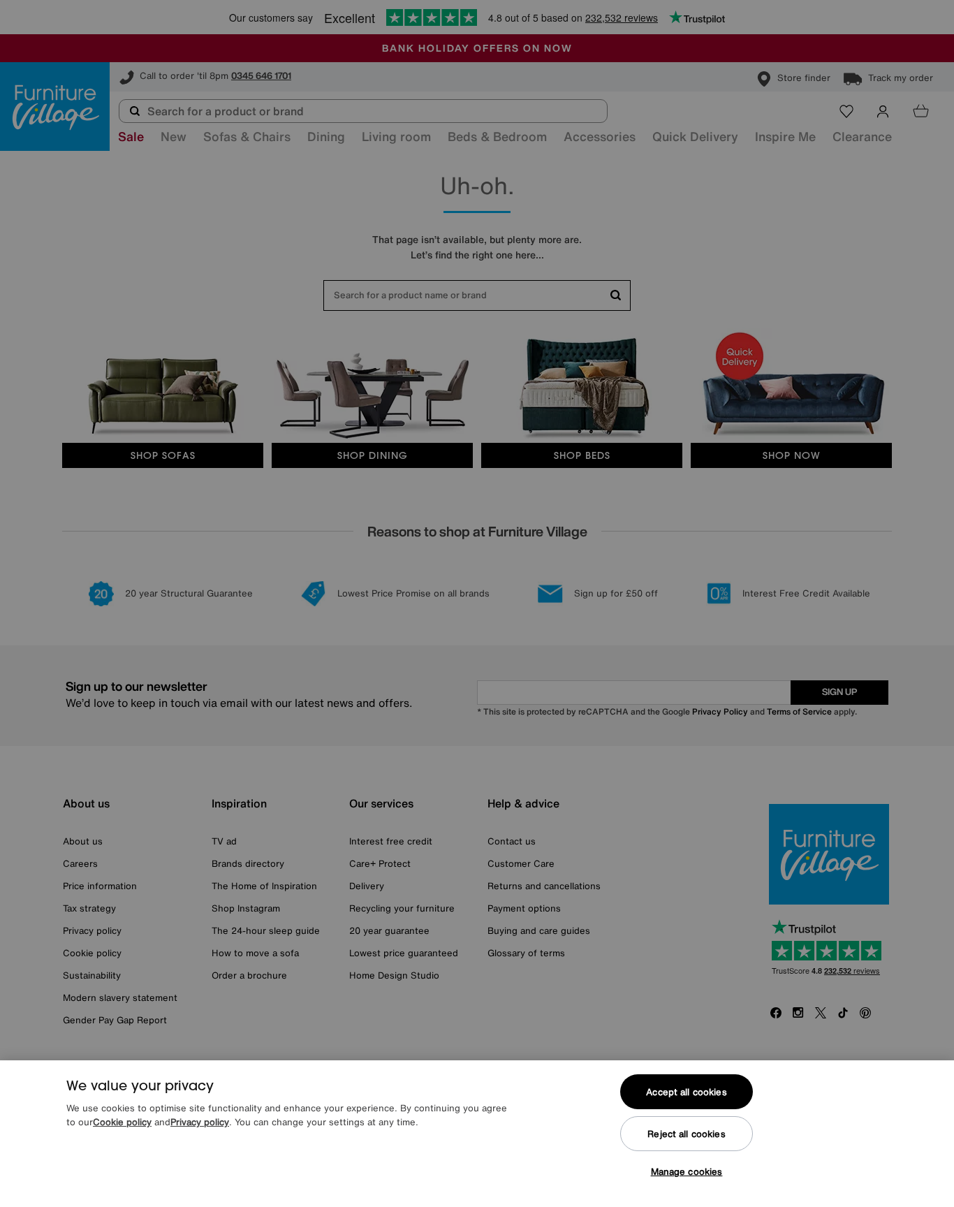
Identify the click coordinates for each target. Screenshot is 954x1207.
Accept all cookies (686, 1092)
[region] (477, 1133)
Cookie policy (122, 1122)
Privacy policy (199, 1122)
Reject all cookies (686, 1134)
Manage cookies (687, 1171)
